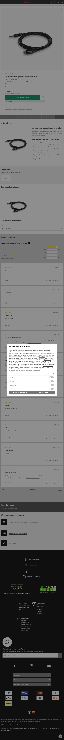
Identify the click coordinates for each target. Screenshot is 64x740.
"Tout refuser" (42, 356)
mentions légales (36, 370)
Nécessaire (12, 373)
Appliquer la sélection (20, 393)
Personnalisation (14, 385)
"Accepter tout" (47, 359)
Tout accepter (43, 393)
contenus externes (14, 389)
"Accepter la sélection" (48, 365)
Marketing (12, 381)
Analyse (12, 377)
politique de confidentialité (17, 370)
